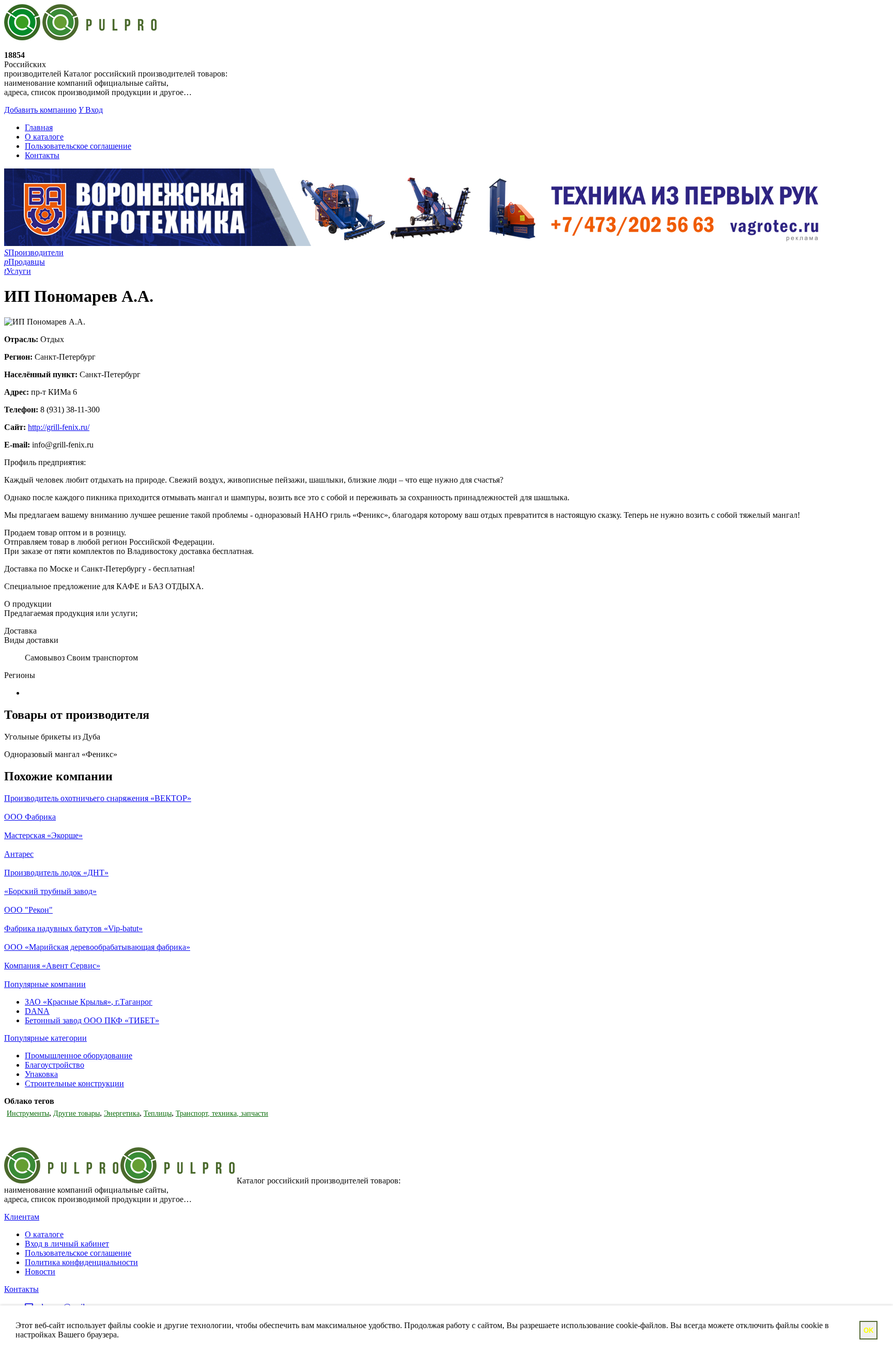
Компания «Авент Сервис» (52, 965)
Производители (34, 252)
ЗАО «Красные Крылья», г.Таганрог (88, 1001)
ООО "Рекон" (28, 909)
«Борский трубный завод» (50, 891)
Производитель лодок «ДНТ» (56, 872)
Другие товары (76, 1113)
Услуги (17, 271)
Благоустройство (54, 1064)
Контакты (42, 155)
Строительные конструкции (74, 1083)
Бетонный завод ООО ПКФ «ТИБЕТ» (92, 1020)
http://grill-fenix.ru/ (58, 427)
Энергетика (122, 1113)
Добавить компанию (40, 109)
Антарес (19, 854)
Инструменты (28, 1113)
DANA (37, 1011)
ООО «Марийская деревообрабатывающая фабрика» (97, 947)
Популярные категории (45, 1038)
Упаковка (41, 1074)
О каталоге (44, 136)
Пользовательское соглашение (78, 146)
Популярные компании (45, 984)
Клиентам (21, 1216)
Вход (91, 109)
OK (868, 1330)
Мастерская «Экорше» (43, 835)
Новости (40, 1271)
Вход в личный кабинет (67, 1243)
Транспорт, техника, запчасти (222, 1113)
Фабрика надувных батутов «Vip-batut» (73, 928)
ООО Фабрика (30, 816)
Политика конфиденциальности (81, 1262)
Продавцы (24, 261)
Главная (39, 127)
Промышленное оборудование (78, 1055)
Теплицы (158, 1113)
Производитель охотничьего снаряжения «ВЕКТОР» (97, 798)
